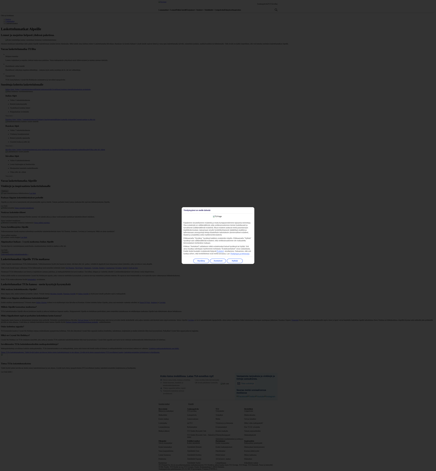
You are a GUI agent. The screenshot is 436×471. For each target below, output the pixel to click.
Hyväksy (201, 261)
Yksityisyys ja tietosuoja (239, 254)
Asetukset (218, 261)
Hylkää (235, 261)
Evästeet (220, 251)
